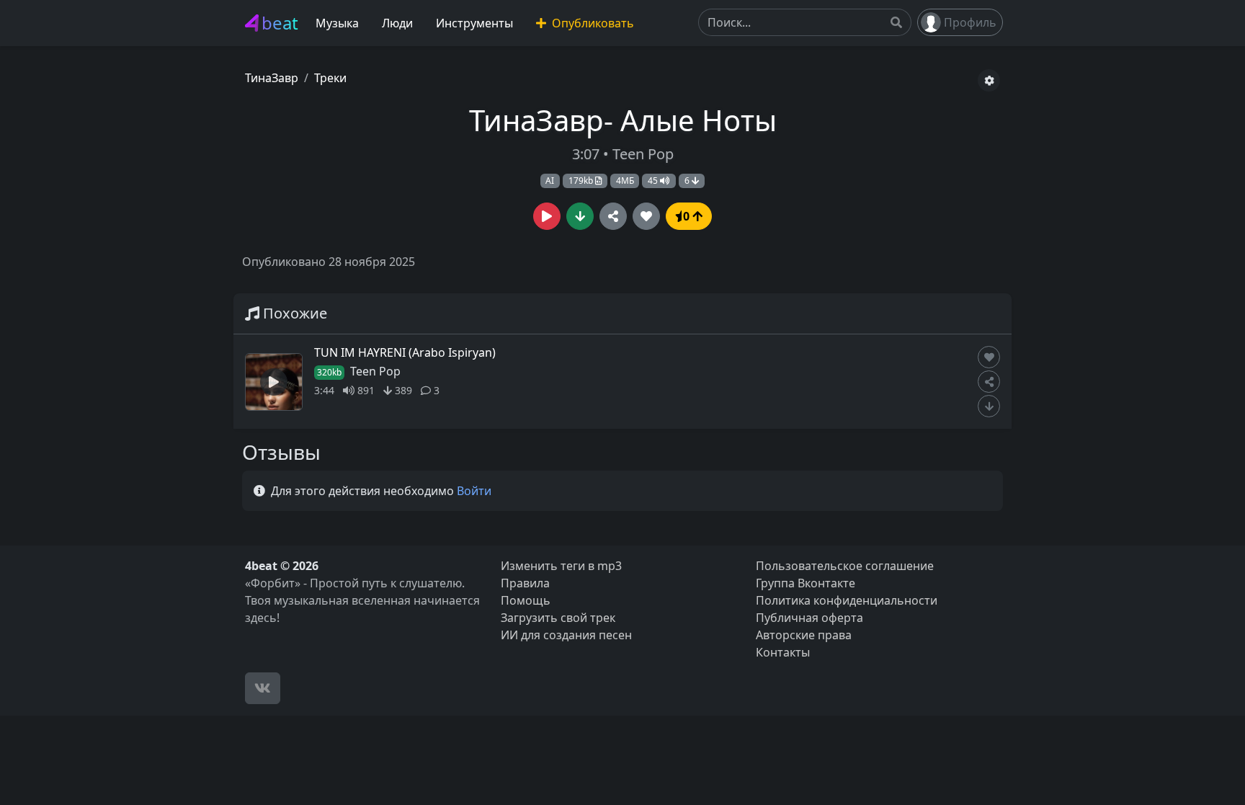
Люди (397, 23)
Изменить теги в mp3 (561, 566)
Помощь (525, 600)
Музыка (337, 23)
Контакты (783, 652)
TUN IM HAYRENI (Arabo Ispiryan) (405, 352)
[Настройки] (989, 80)
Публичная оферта (809, 618)
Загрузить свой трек (558, 618)
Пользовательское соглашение (845, 566)
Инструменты (474, 23)
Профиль (970, 22)
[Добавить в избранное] (989, 357)
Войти (474, 491)
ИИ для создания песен (566, 635)
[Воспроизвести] (547, 216)
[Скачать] (580, 216)
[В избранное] (646, 216)
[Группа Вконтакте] (262, 688)
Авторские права (804, 635)
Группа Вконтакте (805, 583)
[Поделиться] (613, 216)
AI (549, 180)
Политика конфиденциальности (846, 600)
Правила (525, 583)
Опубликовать (591, 23)
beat (280, 23)
